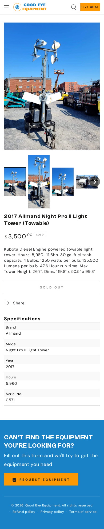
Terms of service (83, 512)
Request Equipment (44, 480)
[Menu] (6, 7)
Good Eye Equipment (42, 505)
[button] (73, 7)
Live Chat (90, 7)
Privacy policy (52, 512)
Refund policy (24, 512)
